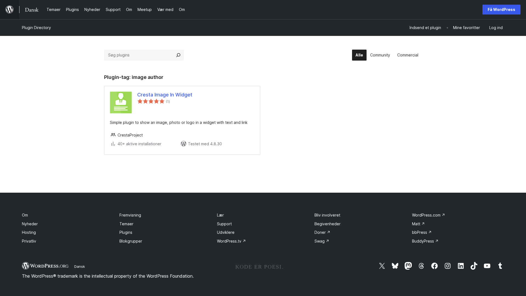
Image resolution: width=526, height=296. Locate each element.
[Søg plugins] (178, 55)
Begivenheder (328, 223)
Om (25, 215)
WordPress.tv (231, 241)
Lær (220, 215)
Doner (322, 232)
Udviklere (226, 232)
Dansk (79, 266)
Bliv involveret (327, 215)
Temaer (126, 223)
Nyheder (30, 223)
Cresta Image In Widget (164, 95)
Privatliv (29, 241)
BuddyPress (425, 241)
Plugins (125, 232)
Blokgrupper (130, 241)
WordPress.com (428, 215)
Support (224, 223)
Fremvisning (130, 215)
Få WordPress (501, 9)
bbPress (422, 232)
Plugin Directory (36, 27)
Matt (418, 223)
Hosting (29, 232)
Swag (322, 241)
